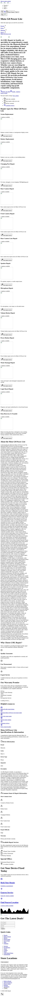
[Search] (2, 11)
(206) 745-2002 (6, 91)
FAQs (5, 951)
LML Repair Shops (8, 953)
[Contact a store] (2, 994)
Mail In (5, 938)
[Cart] (5, 12)
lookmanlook (7, 954)
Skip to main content (6, 1)
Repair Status (7, 939)
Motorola (3, 30)
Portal (5, 988)
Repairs (2, 26)
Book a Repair (7, 936)
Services (6, 946)
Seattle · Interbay (16, 91)
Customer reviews (10, 105)
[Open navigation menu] (5, 14)
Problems (6, 943)
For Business (7, 947)
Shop (5, 942)
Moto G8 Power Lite (6, 34)
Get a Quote (7, 940)
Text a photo (16, 95)
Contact (6, 950)
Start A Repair (11, 12)
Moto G (2, 32)
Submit (2, 928)
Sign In (17, 12)
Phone (2, 28)
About (5, 949)
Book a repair (4, 93)
